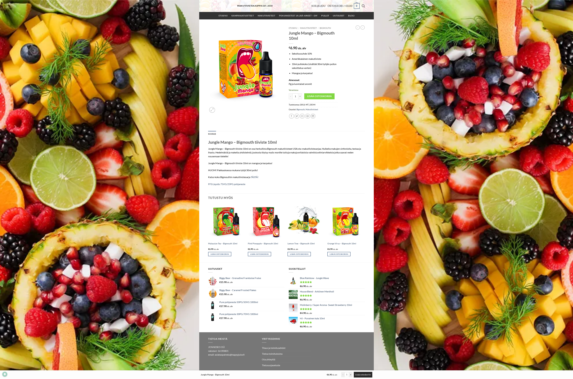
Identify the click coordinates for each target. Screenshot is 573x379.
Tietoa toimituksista (272, 353)
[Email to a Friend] (302, 116)
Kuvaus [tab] (212, 134)
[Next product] (358, 27)
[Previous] (208, 232)
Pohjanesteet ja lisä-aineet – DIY (298, 15)
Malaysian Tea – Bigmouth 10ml (222, 243)
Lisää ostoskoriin (319, 96)
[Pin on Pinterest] (307, 116)
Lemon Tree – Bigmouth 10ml (301, 243)
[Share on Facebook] (291, 116)
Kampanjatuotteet (242, 15)
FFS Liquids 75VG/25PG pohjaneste (226, 184)
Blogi (351, 15)
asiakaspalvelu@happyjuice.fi (230, 354)
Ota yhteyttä (268, 359)
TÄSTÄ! (254, 177)
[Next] (364, 232)
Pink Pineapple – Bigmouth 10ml (263, 243)
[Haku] (363, 6)
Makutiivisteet (266, 15)
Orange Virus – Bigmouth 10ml (341, 243)
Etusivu (223, 15)
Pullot (325, 15)
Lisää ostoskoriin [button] (220, 254)
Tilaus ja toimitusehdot (273, 347)
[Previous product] (363, 27)
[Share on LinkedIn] (313, 116)
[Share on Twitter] (296, 116)
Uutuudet (338, 15)
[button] (318, 6)
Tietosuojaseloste (271, 365)
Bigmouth (325, 28)
